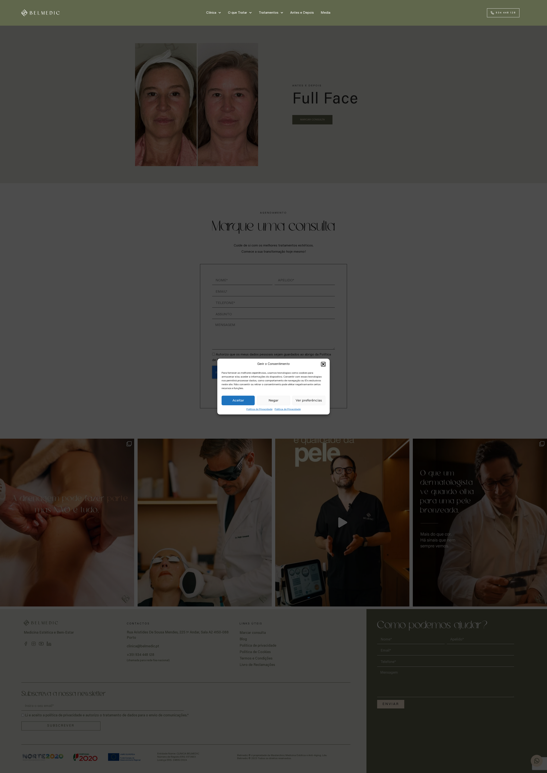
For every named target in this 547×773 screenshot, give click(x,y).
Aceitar (238, 400)
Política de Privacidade (259, 409)
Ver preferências (309, 400)
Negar (273, 400)
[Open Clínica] (220, 12)
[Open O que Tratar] (250, 12)
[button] (323, 364)
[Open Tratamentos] (282, 12)
